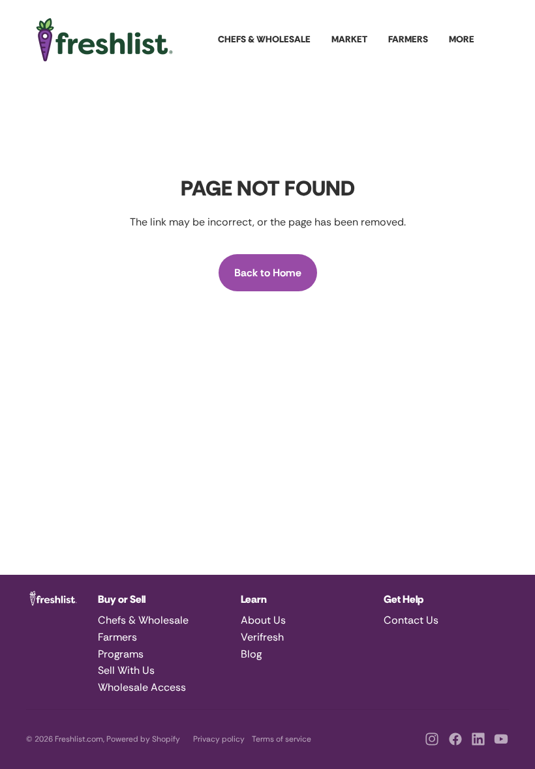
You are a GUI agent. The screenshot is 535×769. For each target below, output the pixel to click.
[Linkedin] (478, 739)
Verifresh (262, 637)
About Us (263, 620)
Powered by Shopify (143, 739)
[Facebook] (455, 739)
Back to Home (267, 273)
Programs (121, 654)
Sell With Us (126, 670)
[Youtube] (501, 739)
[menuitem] (461, 40)
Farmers (117, 637)
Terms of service (281, 739)
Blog (251, 654)
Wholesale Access (142, 687)
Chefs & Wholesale (143, 620)
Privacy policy (219, 739)
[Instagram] (432, 739)
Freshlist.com (79, 739)
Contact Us (411, 620)
